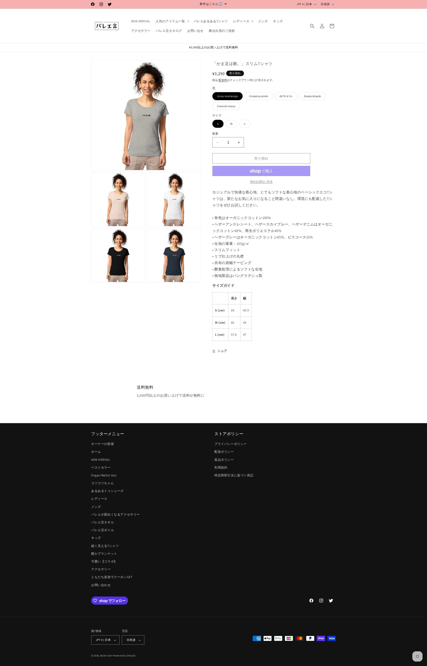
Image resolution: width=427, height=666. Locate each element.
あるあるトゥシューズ (107, 491)
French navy (227, 107)
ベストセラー (101, 467)
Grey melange (229, 97)
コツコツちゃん (102, 483)
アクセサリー (101, 569)
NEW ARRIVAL (101, 460)
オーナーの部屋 (102, 444)
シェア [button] (222, 351)
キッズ (96, 538)
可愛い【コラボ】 (104, 561)
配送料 (223, 80)
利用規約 (220, 467)
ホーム (96, 452)
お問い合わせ (101, 585)
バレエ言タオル (102, 522)
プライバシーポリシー (230, 444)
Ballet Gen (106, 655)
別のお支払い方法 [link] (261, 181)
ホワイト (287, 97)
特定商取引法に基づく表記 (233, 475)
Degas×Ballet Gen (104, 475)
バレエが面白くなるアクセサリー (115, 514)
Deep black (314, 97)
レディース (99, 499)
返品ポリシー (224, 460)
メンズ (96, 507)
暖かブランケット (104, 554)
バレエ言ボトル (102, 530)
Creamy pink (260, 97)
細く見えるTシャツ (105, 546)
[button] (172, 21)
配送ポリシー (224, 452)
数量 (215, 134)
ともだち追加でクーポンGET (111, 577)
